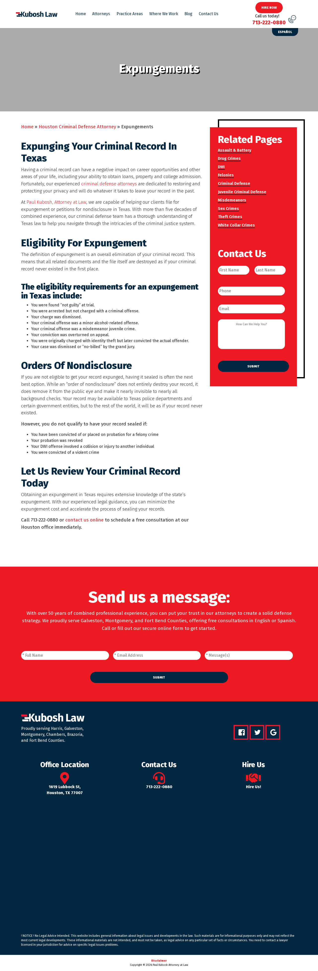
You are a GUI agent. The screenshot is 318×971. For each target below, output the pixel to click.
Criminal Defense (234, 183)
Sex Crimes (228, 208)
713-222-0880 (159, 786)
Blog (188, 13)
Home (80, 13)
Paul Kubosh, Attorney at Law (56, 202)
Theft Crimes (230, 216)
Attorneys (101, 13)
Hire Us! (253, 786)
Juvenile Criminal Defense (242, 192)
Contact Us (208, 13)
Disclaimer (159, 960)
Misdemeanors (232, 200)
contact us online (84, 520)
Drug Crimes (229, 158)
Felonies (226, 175)
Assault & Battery (234, 150)
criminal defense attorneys (109, 184)
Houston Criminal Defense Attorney (77, 126)
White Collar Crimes (236, 225)
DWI (221, 166)
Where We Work (163, 13)
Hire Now (269, 7)
